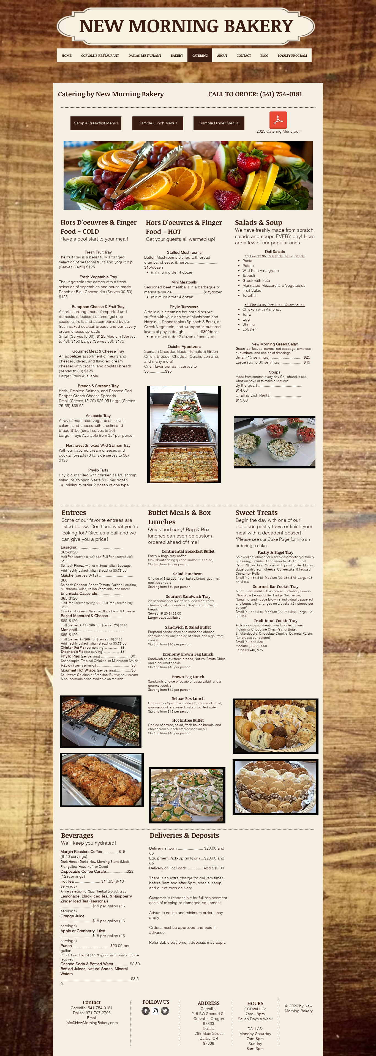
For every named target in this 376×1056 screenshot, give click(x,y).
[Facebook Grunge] (145, 1011)
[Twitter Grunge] (165, 1011)
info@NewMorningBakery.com (92, 1022)
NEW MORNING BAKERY (186, 25)
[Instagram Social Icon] (155, 1011)
